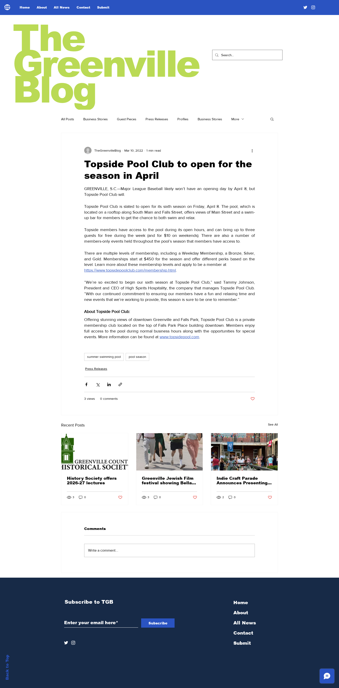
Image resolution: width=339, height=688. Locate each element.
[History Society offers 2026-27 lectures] (94, 451)
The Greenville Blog (106, 64)
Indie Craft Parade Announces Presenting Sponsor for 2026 (242, 480)
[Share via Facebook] (86, 384)
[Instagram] (313, 7)
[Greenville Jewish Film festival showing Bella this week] (169, 451)
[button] (272, 119)
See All (273, 424)
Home (240, 602)
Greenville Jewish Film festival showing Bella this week (167, 480)
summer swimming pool (104, 357)
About (240, 612)
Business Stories (95, 119)
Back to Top (7, 667)
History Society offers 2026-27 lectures (92, 480)
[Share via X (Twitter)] (97, 384)
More (235, 119)
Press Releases (157, 119)
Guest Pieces (126, 119)
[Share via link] (120, 384)
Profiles (182, 119)
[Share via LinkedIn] (109, 384)
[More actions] (252, 150)
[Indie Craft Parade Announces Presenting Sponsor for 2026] (244, 451)
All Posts (67, 119)
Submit (242, 643)
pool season (137, 357)
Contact (243, 632)
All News (244, 622)
